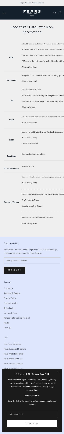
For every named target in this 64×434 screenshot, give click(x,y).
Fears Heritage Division (14, 368)
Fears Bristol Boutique (13, 359)
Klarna (6, 323)
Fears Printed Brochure (13, 354)
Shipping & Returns (12, 293)
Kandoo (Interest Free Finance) (17, 318)
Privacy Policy (10, 298)
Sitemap (7, 328)
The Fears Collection (12, 344)
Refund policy (9, 308)
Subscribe (32, 424)
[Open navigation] (4, 13)
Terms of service (11, 303)
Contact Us (8, 288)
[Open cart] (60, 12)
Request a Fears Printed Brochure (32, 3)
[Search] (54, 12)
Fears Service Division (13, 364)
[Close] (58, 372)
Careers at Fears (10, 313)
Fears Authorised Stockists (15, 349)
